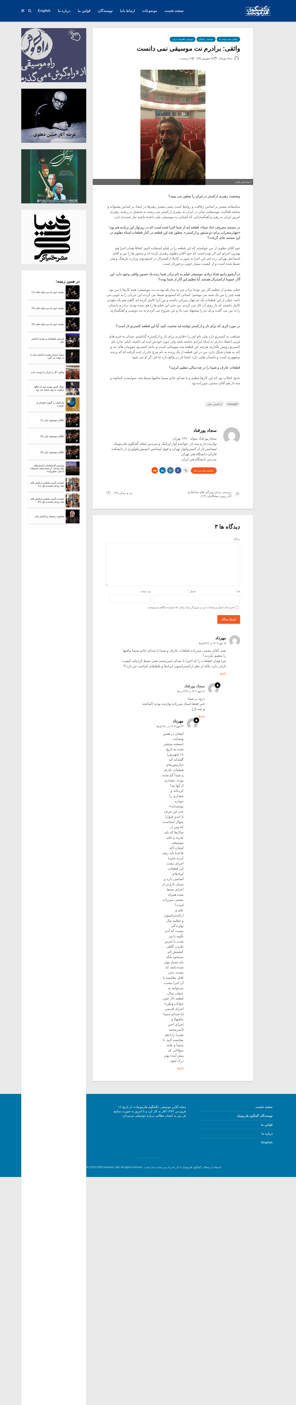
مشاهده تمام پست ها (203, 470)
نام (237, 591)
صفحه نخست (174, 11)
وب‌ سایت (145, 591)
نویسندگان (105, 11)
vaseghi (232, 404)
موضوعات (149, 11)
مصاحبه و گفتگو (206, 39)
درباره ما (64, 11)
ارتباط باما (127, 11)
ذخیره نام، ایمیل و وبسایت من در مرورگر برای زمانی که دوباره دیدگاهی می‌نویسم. (191, 607)
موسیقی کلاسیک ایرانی (182, 39)
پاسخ (223, 673)
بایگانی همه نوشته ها (228, 39)
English (44, 11)
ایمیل (191, 591)
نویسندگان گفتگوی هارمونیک (255, 1115)
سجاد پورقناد (226, 58)
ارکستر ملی (214, 404)
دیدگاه (237, 539)
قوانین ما (84, 11)
